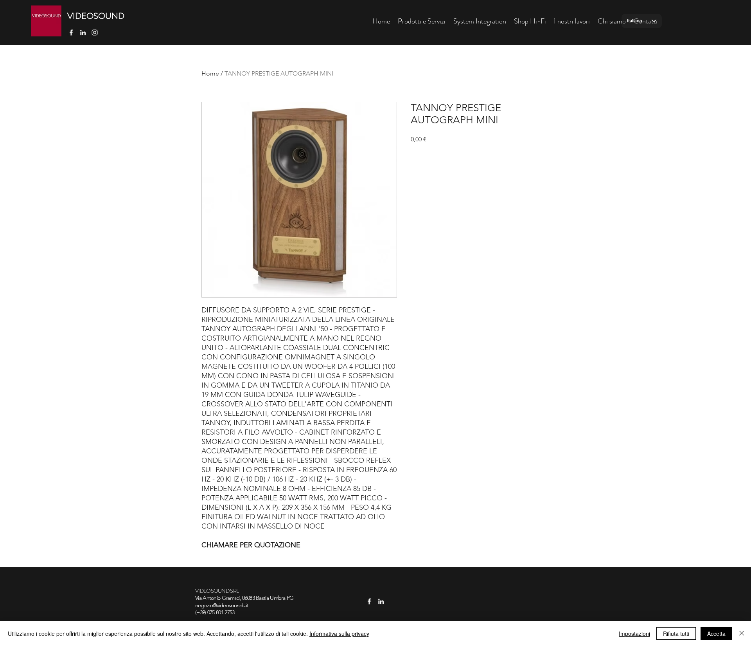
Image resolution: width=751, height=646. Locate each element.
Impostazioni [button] (634, 633)
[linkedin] (83, 32)
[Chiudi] (741, 633)
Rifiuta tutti (676, 633)
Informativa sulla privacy (339, 633)
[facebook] (71, 32)
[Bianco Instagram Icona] (95, 32)
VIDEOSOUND (95, 16)
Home (210, 73)
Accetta (716, 633)
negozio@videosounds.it (222, 605)
